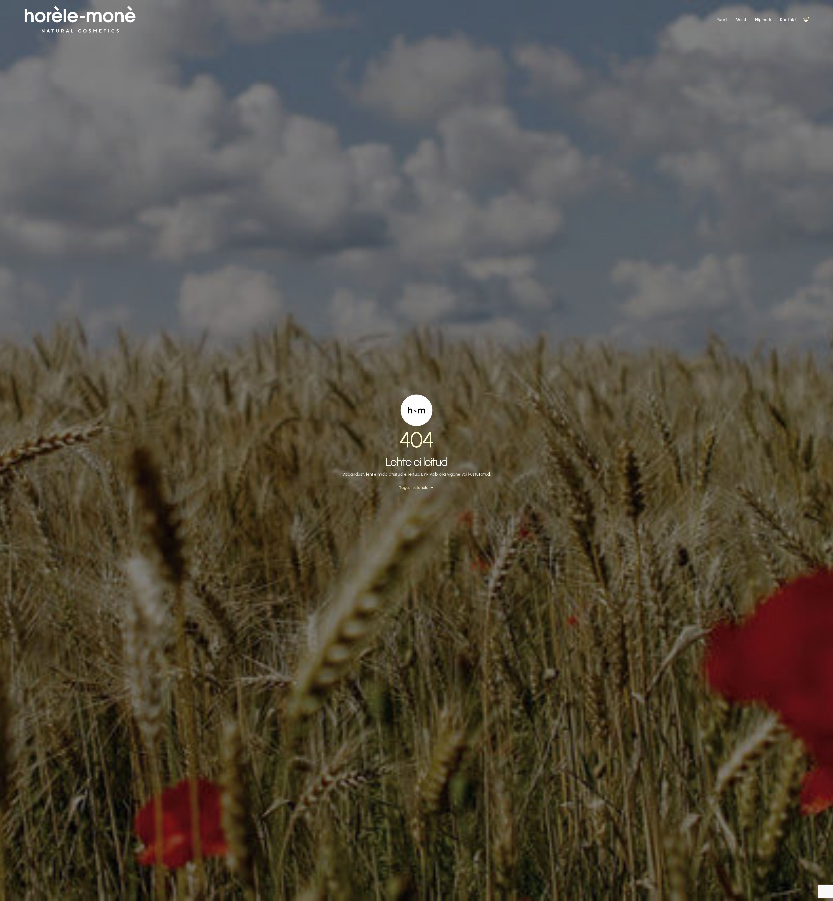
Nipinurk (763, 19)
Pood (722, 19)
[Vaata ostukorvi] (806, 19)
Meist (740, 19)
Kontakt (788, 19)
